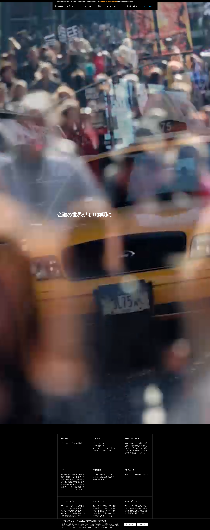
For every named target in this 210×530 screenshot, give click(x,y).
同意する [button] (142, 524)
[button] (68, 1)
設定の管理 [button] (129, 524)
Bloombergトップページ (64, 6)
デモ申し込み (148, 6)
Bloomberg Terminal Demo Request (87, 1)
